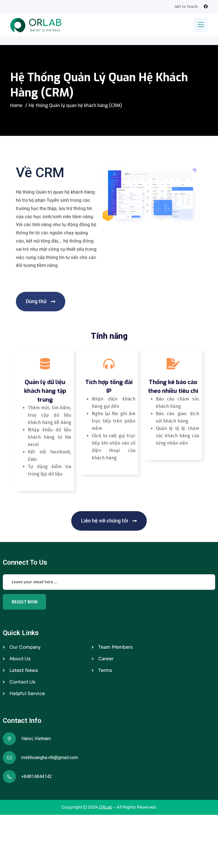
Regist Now (24, 602)
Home (16, 105)
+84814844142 (36, 776)
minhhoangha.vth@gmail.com (49, 757)
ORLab (105, 807)
